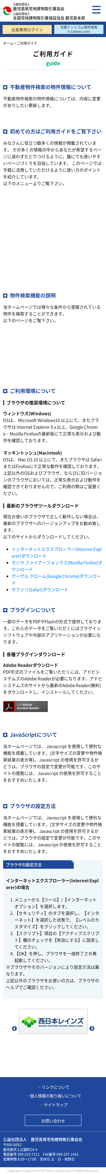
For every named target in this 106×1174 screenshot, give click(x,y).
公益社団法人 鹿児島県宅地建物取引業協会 (42, 1139)
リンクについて (56, 1087)
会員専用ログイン (27, 29)
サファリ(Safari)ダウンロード (40, 589)
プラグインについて (28, 243)
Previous (14, 1029)
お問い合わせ (53, 1120)
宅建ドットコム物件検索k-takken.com (79, 29)
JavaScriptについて (28, 264)
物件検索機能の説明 (28, 201)
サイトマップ (56, 1104)
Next (92, 1029)
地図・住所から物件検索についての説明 (47, 359)
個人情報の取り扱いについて (55, 1095)
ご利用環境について (28, 222)
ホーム (8, 43)
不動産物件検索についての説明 (38, 338)
